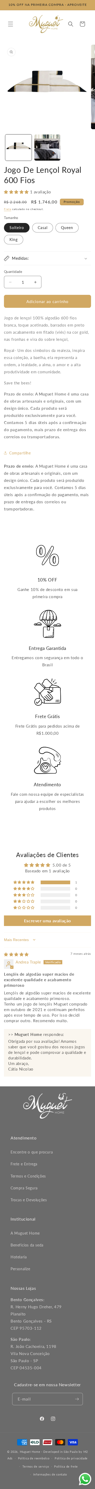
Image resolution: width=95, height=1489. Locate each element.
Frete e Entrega (24, 1164)
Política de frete (66, 1466)
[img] (16, 954)
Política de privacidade (71, 1458)
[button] (10, 24)
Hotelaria (19, 1257)
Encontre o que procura (32, 1152)
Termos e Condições (28, 1176)
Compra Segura (24, 1188)
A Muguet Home (25, 1233)
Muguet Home (30, 1451)
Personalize (20, 1269)
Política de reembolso (34, 1458)
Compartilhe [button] (20, 453)
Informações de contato (50, 1474)
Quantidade (13, 271)
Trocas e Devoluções (29, 1200)
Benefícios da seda (27, 1245)
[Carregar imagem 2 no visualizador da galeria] (47, 147)
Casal (43, 227)
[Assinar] (77, 1399)
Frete (7, 209)
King (14, 239)
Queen (67, 227)
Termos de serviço (35, 1466)
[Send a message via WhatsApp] (85, 1479)
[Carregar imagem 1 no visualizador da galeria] (18, 147)
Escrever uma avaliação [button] (47, 920)
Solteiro (17, 227)
